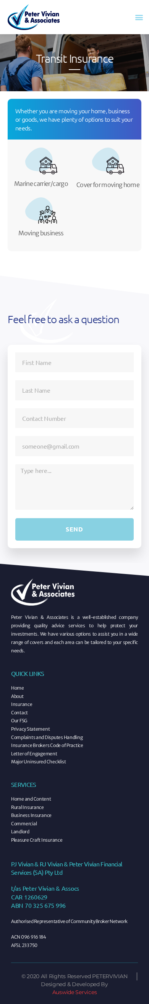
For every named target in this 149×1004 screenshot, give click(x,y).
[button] (139, 17)
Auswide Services (74, 992)
